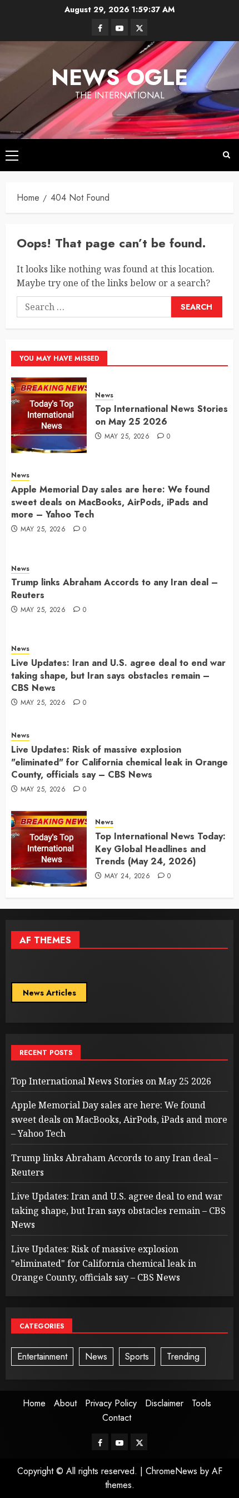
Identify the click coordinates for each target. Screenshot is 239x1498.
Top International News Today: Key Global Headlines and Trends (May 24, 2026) (160, 849)
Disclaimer (164, 1403)
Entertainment (42, 1356)
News (104, 395)
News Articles (49, 992)
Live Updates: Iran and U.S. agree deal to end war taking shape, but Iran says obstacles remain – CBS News (118, 675)
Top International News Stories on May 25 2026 (161, 414)
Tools (201, 1403)
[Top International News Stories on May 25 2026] (49, 415)
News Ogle (119, 77)
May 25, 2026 (127, 436)
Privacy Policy (111, 1403)
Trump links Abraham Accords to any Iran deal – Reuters (114, 588)
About (65, 1403)
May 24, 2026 (127, 876)
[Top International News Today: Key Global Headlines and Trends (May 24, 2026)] (49, 849)
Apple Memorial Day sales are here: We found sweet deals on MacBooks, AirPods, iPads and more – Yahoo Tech (110, 502)
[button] (12, 155)
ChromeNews (171, 1471)
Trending (183, 1356)
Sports (137, 1356)
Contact (116, 1417)
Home (34, 1403)
